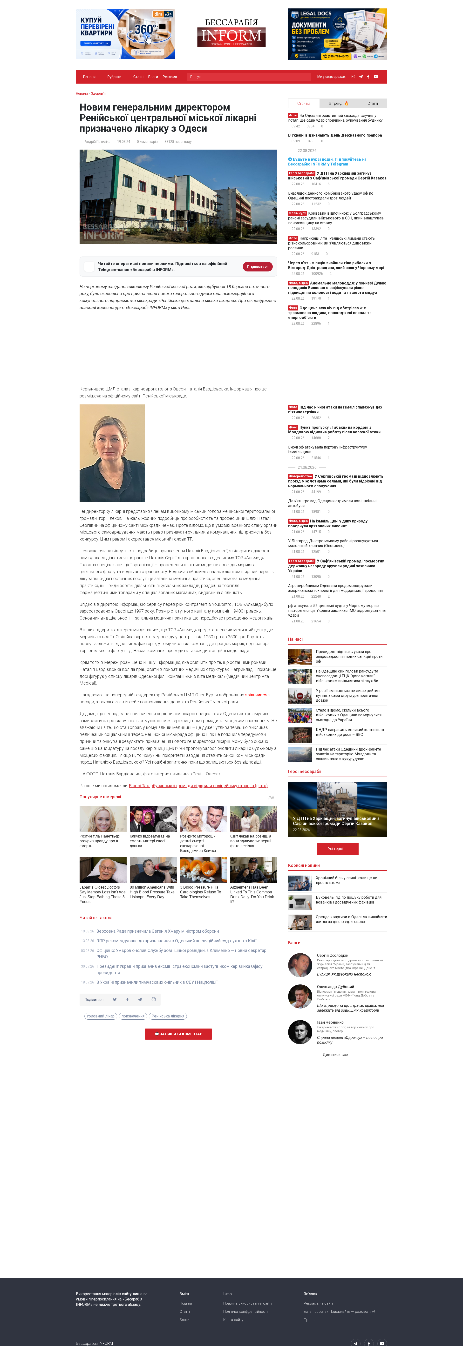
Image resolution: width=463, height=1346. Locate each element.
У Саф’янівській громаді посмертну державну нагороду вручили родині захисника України (336, 566)
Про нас (311, 1320)
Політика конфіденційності (245, 1311)
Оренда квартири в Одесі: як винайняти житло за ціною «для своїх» (351, 919)
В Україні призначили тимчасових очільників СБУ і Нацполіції (157, 982)
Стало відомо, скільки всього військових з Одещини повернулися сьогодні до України (348, 715)
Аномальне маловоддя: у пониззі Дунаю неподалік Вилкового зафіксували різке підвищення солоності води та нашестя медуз (337, 288)
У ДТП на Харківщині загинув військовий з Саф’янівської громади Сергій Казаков (337, 175)
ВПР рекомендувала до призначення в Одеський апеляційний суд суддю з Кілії (176, 940)
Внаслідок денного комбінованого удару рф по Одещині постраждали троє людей (330, 195)
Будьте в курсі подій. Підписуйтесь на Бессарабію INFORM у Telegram (327, 161)
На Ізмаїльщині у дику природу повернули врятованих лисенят (328, 523)
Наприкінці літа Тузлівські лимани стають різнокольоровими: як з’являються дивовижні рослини (331, 243)
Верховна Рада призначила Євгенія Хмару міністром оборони (157, 931)
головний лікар (101, 1016)
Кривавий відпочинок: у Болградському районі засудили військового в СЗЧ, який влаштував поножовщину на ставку (336, 218)
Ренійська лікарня (167, 1016)
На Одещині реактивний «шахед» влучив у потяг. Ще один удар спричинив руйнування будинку (335, 118)
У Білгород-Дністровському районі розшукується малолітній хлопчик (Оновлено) (333, 543)
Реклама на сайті (318, 1303)
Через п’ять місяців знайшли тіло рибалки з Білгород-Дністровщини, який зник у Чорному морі (336, 265)
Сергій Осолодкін (332, 955)
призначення (133, 1016)
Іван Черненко (330, 1022)
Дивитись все (336, 1054)
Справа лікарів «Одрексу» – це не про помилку (350, 1040)
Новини (186, 1303)
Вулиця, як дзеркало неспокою (344, 974)
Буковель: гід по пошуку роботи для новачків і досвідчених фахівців (348, 899)
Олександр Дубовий (335, 986)
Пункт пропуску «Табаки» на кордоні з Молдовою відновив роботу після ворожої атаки (334, 429)
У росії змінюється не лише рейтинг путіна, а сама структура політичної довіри (348, 695)
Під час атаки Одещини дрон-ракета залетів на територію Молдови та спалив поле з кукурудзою (348, 754)
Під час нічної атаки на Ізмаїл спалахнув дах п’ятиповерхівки (335, 409)
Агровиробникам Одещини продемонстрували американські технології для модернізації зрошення (335, 588)
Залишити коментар (180, 1034)
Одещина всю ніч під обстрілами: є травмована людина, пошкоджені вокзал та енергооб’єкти (330, 313)
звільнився (256, 694)
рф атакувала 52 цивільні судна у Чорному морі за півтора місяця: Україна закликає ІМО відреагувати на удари (337, 610)
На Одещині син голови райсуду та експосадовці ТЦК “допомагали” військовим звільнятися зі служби (347, 676)
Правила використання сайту (247, 1303)
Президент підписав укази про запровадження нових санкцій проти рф (349, 656)
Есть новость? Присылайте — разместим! (339, 1311)
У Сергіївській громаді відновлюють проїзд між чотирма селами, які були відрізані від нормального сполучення (335, 481)
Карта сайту (233, 1320)
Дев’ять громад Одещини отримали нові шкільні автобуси (332, 503)
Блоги (153, 77)
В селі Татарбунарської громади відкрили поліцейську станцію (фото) (198, 785)
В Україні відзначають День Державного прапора (335, 135)
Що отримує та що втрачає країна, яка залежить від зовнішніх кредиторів (350, 1008)
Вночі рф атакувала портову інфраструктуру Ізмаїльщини (327, 449)
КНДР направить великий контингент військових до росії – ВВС (350, 732)
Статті (138, 77)
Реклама (170, 77)
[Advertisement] (178, 349)
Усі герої (336, 848)
